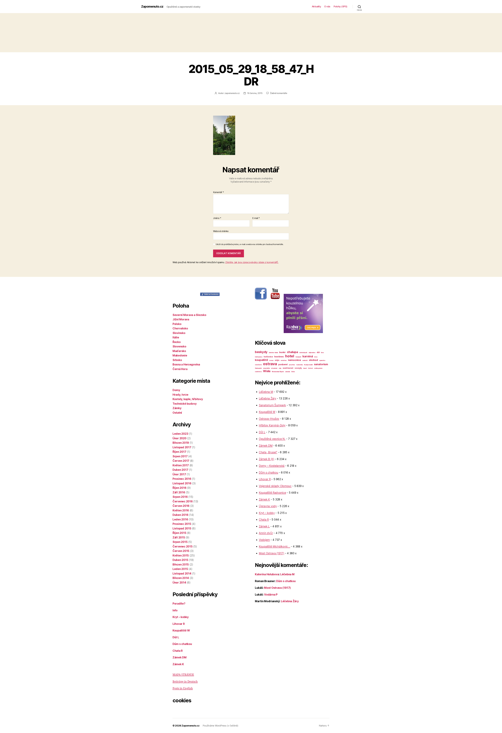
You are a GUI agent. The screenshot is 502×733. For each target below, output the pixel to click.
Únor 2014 (179, 582)
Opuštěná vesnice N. (272, 438)
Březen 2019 (181, 442)
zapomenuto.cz (232, 93)
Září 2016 (179, 492)
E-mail (256, 218)
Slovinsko (179, 333)
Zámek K (178, 664)
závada (287, 372)
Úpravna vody (268, 506)
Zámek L (264, 526)
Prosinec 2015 (182, 524)
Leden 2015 (180, 569)
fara (322, 352)
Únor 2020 (179, 438)
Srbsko (177, 360)
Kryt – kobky (181, 617)
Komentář (218, 192)
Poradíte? (179, 603)
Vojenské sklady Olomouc (275, 486)
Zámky (177, 408)
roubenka (299, 365)
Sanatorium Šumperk (272, 405)
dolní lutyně (303, 352)
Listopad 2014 (182, 573)
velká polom (318, 368)
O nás (327, 6)
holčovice (268, 357)
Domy (176, 390)
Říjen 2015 (179, 533)
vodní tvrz (258, 372)
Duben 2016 (180, 514)
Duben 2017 (180, 469)
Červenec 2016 (183, 501)
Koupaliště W (181, 630)
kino (315, 357)
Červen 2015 (181, 551)
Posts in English (183, 688)
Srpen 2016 (180, 496)
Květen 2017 (181, 465)
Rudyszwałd (308, 365)
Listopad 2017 (182, 447)
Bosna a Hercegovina (186, 364)
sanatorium (321, 364)
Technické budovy (185, 403)
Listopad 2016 (182, 483)
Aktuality (316, 6)
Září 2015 (179, 537)
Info (175, 610)
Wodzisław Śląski (278, 372)
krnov (271, 360)
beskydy (261, 352)
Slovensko (179, 346)
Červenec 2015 (183, 546)
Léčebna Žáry (267, 398)
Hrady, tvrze (180, 394)
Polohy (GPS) (340, 6)
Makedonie (180, 355)
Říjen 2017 (179, 451)
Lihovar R (179, 623)
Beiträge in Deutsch (185, 681)
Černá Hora (180, 369)
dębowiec (312, 352)
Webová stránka (220, 231)
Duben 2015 (180, 560)
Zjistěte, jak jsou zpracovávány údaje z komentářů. (251, 262)
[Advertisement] (251, 32)
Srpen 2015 (180, 542)
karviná (308, 356)
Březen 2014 (181, 578)
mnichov (284, 360)
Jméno (217, 218)
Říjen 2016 (179, 487)
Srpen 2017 (180, 456)
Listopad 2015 (182, 528)
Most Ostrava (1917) (271, 553)
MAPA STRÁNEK (183, 675)
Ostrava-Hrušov (269, 418)
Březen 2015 (181, 564)
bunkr (282, 352)
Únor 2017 (179, 474)
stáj (280, 368)
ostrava (270, 364)
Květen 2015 (181, 555)
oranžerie (258, 365)
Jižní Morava (181, 319)
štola (293, 372)
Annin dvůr (266, 533)
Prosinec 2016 (182, 478)
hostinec (279, 356)
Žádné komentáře (278, 93)
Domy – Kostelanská (271, 465)
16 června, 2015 (255, 93)
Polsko (177, 324)
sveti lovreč (288, 368)
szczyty (298, 368)
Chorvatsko (180, 328)
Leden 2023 (180, 433)
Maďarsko (179, 351)
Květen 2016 (181, 510)
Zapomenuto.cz (152, 6)
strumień (274, 368)
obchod (313, 360)
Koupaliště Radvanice (272, 492)
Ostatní (177, 412)
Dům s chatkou (182, 644)
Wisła (266, 371)
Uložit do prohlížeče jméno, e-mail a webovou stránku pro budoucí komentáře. (250, 244)
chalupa (292, 352)
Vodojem (264, 539)
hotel (289, 356)
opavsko (322, 360)
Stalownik (258, 368)
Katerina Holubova (267, 574)
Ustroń (310, 368)
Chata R (178, 650)
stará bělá (266, 368)
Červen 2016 (181, 505)
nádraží (304, 360)
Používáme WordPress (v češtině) (220, 725)
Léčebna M (266, 391)
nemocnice (294, 360)
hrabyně (298, 357)
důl (318, 352)
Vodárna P (271, 594)
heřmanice (258, 357)
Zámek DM (180, 657)
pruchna (292, 365)
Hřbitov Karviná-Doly (272, 425)
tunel (305, 368)
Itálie (176, 337)
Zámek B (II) (266, 459)
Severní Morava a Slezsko (189, 315)
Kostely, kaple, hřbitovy (188, 399)
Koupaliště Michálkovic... (274, 546)
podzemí (282, 364)
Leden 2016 (180, 519)
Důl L (176, 637)
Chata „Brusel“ (268, 452)
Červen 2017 (181, 460)
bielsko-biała (273, 352)
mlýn (277, 360)
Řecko (177, 342)
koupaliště (261, 360)
